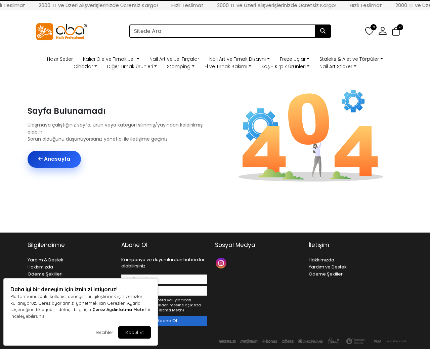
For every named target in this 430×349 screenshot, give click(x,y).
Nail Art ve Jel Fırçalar (174, 59)
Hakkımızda (40, 267)
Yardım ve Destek (328, 267)
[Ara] (323, 31)
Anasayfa (56, 158)
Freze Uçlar (293, 59)
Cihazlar (83, 66)
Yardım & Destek (45, 260)
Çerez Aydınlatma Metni (118, 309)
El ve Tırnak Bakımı (226, 66)
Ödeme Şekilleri (45, 274)
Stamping (178, 66)
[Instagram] (222, 262)
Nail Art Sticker (335, 66)
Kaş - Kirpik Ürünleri (283, 66)
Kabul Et (134, 332)
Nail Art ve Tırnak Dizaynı (237, 59)
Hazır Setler (60, 59)
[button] (396, 31)
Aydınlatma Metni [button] (165, 310)
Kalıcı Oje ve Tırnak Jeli (109, 59)
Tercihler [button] (104, 332)
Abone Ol (166, 320)
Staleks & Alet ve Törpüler (349, 59)
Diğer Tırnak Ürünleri (130, 66)
